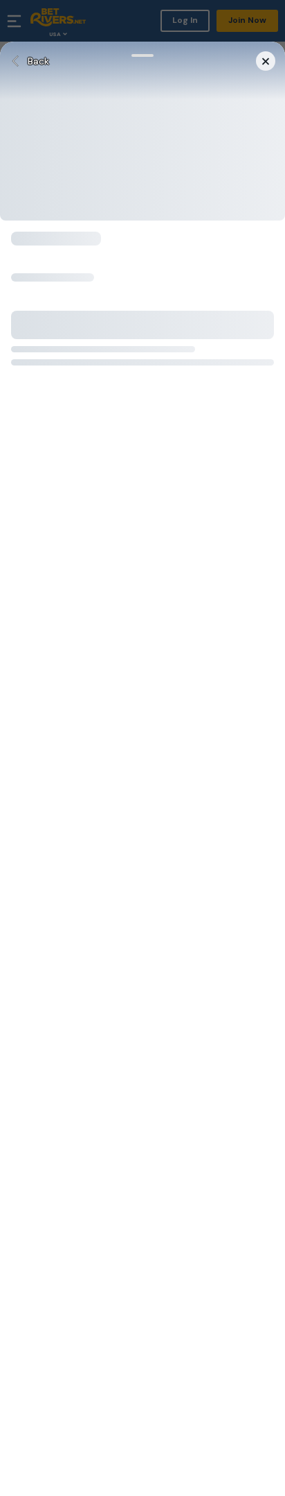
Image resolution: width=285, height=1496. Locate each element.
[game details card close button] (265, 61)
